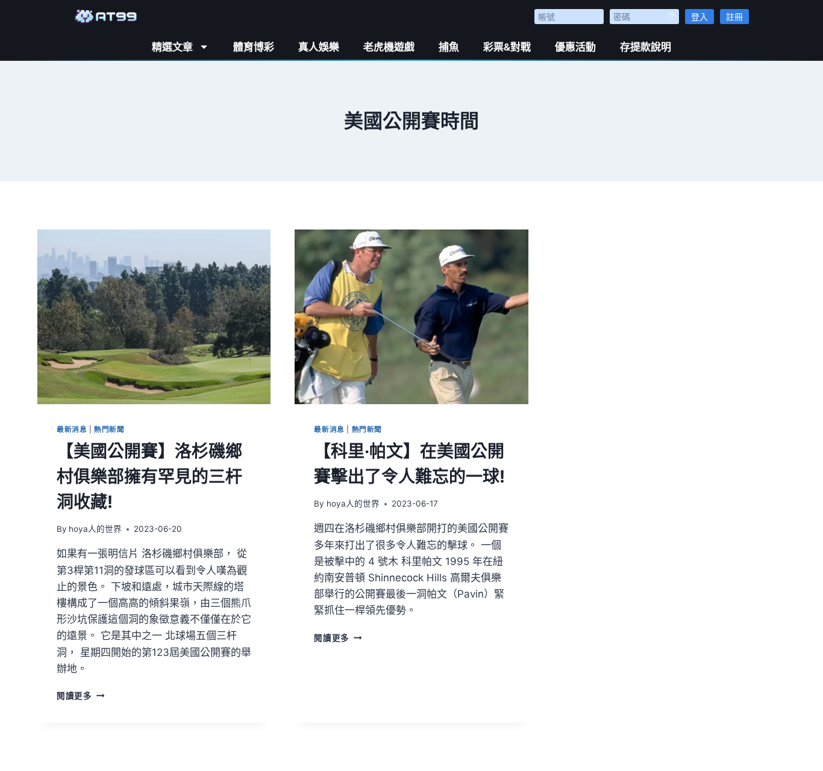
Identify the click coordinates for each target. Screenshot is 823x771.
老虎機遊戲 (389, 47)
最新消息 (72, 429)
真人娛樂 (318, 47)
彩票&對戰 (507, 47)
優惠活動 (575, 47)
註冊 (734, 16)
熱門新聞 (109, 429)
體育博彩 (253, 47)
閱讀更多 (80, 696)
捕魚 (449, 47)
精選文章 (172, 47)
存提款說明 (645, 47)
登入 (699, 16)
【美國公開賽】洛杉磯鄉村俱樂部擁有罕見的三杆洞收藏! (149, 476)
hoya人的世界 (95, 529)
